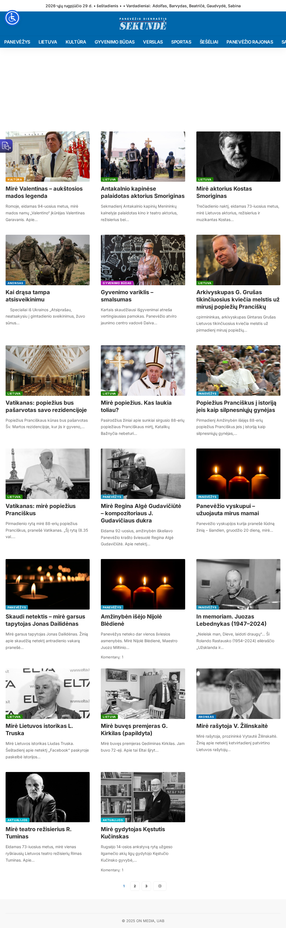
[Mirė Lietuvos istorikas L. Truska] (48, 693)
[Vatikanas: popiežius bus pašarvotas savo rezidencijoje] (48, 370)
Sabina (234, 5)
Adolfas (159, 5)
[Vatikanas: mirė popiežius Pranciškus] (48, 474)
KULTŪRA (15, 179)
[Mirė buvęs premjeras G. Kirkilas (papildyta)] (143, 693)
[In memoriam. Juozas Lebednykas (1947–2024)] (238, 584)
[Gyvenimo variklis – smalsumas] (143, 260)
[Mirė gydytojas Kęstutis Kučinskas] (143, 797)
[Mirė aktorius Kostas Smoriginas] (238, 156)
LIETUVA (109, 179)
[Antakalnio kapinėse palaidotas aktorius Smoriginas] (143, 156)
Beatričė (196, 5)
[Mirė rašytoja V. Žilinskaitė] (238, 693)
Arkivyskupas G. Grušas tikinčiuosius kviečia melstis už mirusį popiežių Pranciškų (238, 299)
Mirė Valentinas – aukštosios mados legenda (44, 192)
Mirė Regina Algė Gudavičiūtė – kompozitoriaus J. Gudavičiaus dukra (141, 513)
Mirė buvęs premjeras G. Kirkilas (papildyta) (134, 730)
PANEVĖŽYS (207, 393)
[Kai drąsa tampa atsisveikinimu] (48, 260)
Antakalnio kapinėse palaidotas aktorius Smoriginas (143, 192)
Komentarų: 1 (112, 657)
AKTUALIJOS (18, 820)
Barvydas (178, 5)
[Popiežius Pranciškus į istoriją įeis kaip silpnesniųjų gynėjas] (238, 370)
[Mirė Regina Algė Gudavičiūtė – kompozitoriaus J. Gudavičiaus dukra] (143, 474)
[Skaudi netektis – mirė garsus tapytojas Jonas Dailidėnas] (48, 584)
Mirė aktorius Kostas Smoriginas (224, 192)
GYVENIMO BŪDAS (117, 283)
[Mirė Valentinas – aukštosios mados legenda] (48, 156)
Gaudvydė (216, 5)
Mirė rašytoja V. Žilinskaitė (232, 726)
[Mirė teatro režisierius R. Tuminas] (48, 797)
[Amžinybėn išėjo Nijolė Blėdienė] (143, 584)
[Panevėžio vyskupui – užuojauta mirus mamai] (238, 474)
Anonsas (15, 283)
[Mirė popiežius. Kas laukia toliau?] (143, 370)
